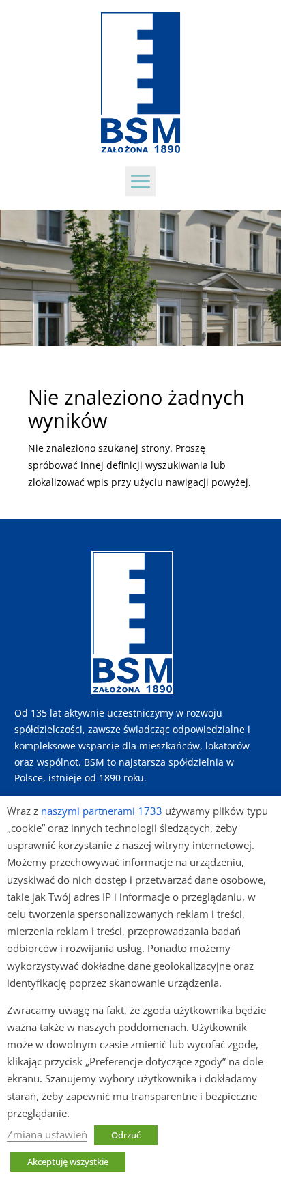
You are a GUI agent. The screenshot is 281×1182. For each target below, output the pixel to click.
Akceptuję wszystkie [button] (67, 1161)
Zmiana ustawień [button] (47, 1134)
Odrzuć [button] (125, 1135)
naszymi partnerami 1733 (101, 811)
